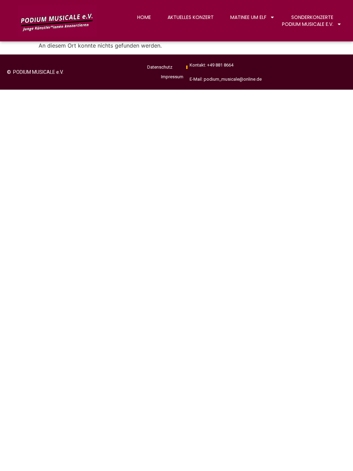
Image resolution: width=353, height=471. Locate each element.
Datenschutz (159, 67)
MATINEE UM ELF (248, 17)
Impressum (172, 76)
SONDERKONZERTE (312, 17)
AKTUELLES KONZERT (191, 17)
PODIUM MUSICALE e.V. (307, 24)
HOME (144, 17)
